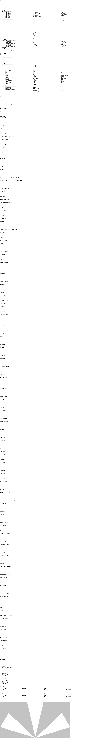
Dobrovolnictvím (63, 42)
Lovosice (34, 31)
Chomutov (7, 24)
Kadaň (6, 26)
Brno (6, 21)
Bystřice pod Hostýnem (9, 22)
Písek (34, 35)
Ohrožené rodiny (35, 12)
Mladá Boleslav (35, 32)
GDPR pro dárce (63, 43)
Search (1, 104)
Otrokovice (35, 34)
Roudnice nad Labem (36, 38)
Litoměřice (34, 20)
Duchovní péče (63, 13)
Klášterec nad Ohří (8, 36)
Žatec (61, 28)
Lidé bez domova (8, 13)
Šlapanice (62, 21)
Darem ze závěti (8, 42)
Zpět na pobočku (4, 117)
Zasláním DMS (35, 41)
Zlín (61, 27)
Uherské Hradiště (63, 23)
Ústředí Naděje (7, 20)
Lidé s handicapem (8, 14)
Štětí (61, 22)
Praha (34, 37)
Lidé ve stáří (7, 12)
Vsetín (62, 25)
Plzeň (34, 36)
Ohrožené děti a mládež (37, 13)
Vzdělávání (62, 12)
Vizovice (62, 24)
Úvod (1, 113)
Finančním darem (8, 41)
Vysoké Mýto (63, 26)
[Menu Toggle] (0, 54)
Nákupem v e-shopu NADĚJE (10, 43)
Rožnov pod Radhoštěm (64, 20)
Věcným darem (63, 41)
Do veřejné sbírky (36, 42)
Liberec (6, 37)
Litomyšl (34, 30)
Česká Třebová (7, 23)
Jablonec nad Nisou (8, 25)
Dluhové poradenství (64, 14)
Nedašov (34, 33)
